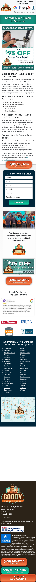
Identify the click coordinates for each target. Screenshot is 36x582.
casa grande (8, 368)
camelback (7, 364)
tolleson (23, 388)
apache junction (9, 353)
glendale (7, 388)
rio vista (23, 372)
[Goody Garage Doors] (6, 7)
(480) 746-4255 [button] (19, 164)
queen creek (24, 368)
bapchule (7, 359)
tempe (22, 386)
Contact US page (18, 549)
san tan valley (25, 377)
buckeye (7, 361)
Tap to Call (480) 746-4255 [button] (18, 578)
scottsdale (23, 379)
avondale (7, 357)
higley (22, 348)
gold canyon (8, 390)
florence (7, 381)
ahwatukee (7, 348)
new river (23, 359)
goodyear (7, 392)
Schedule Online (15, 570)
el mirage (7, 379)
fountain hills (8, 383)
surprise (23, 383)
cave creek (7, 372)
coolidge (7, 377)
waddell (22, 390)
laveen (22, 350)
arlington (7, 355)
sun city (23, 381)
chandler (7, 375)
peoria (22, 364)
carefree (7, 366)
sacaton (23, 375)
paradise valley (25, 361)
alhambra (7, 350)
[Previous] (5, 307)
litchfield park (25, 353)
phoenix (22, 366)
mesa (22, 357)
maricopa (23, 355)
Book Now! (19, 202)
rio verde (23, 370)
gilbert (6, 386)
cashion (6, 370)
